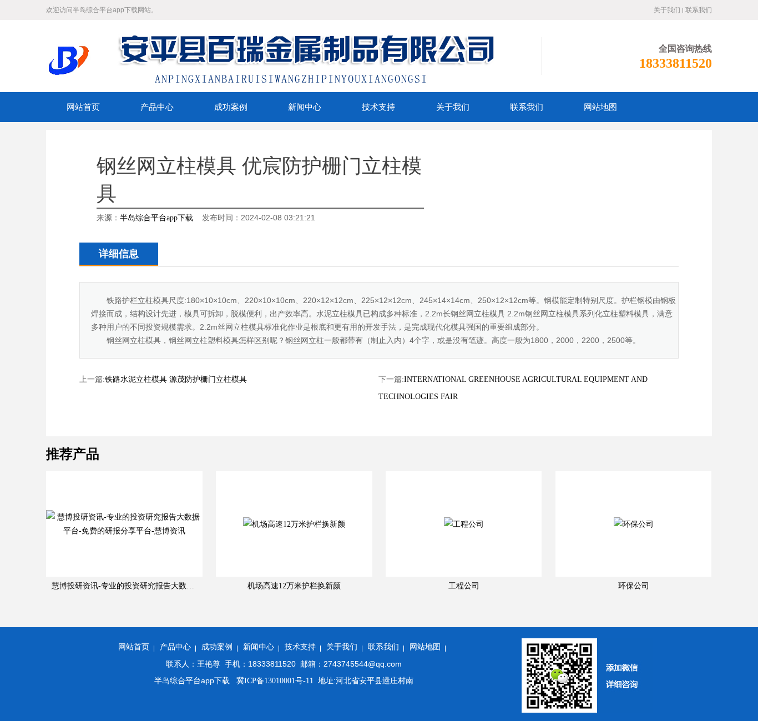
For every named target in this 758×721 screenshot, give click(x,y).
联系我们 (698, 10)
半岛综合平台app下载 (156, 218)
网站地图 (425, 647)
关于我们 (667, 10)
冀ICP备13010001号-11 (274, 681)
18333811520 (675, 63)
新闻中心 (258, 647)
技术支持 (300, 647)
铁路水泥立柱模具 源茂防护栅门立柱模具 (176, 379)
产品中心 (175, 647)
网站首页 (133, 647)
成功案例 (217, 647)
